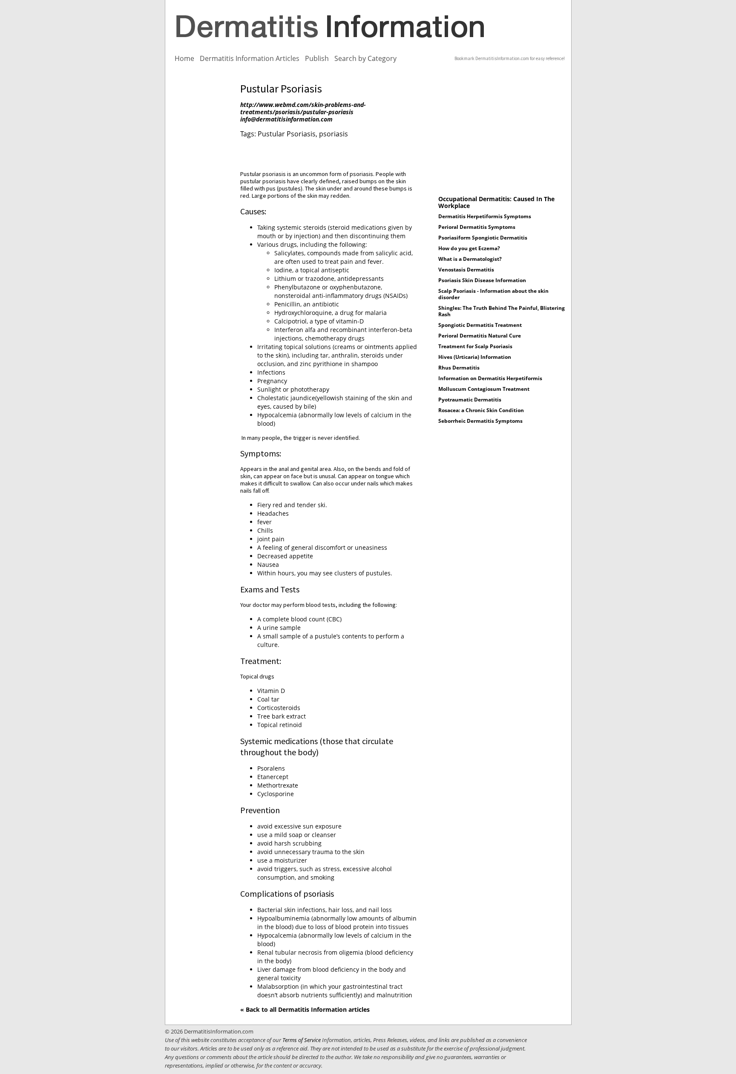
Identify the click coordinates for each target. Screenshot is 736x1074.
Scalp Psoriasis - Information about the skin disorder (493, 294)
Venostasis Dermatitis (466, 269)
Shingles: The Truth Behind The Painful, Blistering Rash (501, 311)
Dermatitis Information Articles (249, 58)
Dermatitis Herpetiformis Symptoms (484, 216)
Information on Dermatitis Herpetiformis (490, 378)
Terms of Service (301, 1040)
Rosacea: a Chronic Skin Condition (481, 410)
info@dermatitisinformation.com (286, 119)
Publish (317, 58)
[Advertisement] (201, 210)
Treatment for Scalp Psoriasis (475, 346)
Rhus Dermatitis (459, 367)
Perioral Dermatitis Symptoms (476, 227)
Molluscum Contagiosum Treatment (483, 389)
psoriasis (333, 134)
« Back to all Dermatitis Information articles (305, 1009)
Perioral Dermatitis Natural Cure (479, 335)
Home (184, 58)
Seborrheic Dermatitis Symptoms (480, 420)
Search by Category (365, 58)
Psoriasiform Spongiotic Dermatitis (482, 237)
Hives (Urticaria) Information (474, 357)
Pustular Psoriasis (287, 134)
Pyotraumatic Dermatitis (469, 399)
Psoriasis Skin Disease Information (482, 280)
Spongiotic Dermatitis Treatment (480, 325)
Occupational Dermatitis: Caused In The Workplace (496, 202)
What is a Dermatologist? (470, 259)
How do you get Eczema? (469, 248)
